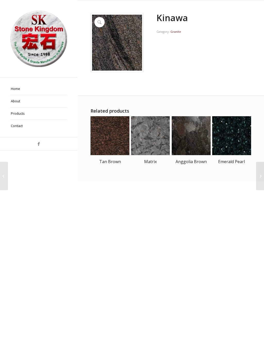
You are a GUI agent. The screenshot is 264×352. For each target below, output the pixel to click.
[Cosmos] (4, 176)
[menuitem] (38, 89)
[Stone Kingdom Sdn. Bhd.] (38, 38)
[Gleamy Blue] (260, 176)
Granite (175, 31)
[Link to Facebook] (38, 143)
